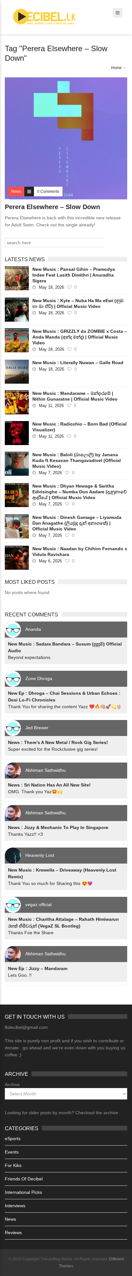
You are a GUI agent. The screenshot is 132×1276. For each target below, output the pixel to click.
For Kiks (13, 1165)
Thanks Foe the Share (31, 932)
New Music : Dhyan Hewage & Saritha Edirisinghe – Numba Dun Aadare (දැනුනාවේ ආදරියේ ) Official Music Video (79, 491)
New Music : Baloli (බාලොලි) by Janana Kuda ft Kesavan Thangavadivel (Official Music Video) (76, 460)
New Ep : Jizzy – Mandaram (37, 968)
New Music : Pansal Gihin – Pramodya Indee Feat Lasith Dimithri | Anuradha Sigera (73, 275)
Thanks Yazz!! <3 (25, 834)
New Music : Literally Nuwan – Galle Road (77, 362)
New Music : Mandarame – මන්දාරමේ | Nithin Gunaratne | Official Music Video (75, 396)
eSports (13, 1138)
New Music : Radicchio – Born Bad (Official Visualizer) (79, 426)
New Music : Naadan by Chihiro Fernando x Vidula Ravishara (79, 551)
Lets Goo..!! (20, 975)
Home (116, 68)
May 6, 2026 (50, 561)
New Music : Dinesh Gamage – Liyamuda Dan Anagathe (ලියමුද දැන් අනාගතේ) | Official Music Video (76, 523)
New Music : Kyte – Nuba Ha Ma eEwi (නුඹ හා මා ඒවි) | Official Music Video (77, 303)
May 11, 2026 (51, 405)
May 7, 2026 (50, 472)
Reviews (13, 1232)
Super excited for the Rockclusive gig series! (53, 749)
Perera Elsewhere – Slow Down (52, 206)
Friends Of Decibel (24, 1178)
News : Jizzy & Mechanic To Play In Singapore (58, 827)
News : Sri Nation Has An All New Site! (49, 784)
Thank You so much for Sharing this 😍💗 (50, 883)
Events (12, 1152)
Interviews (15, 1205)
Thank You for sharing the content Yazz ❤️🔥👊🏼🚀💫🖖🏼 (65, 706)
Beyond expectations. (30, 657)
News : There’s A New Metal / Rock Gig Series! (58, 742)
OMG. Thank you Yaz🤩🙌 (35, 791)
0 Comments (48, 191)
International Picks (23, 1192)
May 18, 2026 (51, 287)
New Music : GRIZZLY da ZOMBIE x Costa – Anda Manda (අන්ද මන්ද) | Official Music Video (79, 337)
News (10, 1219)
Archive (12, 1084)
